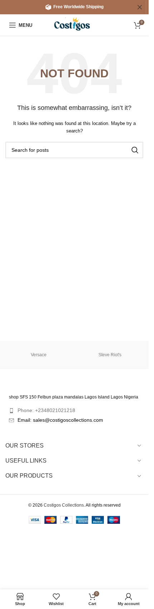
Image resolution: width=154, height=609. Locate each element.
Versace (39, 354)
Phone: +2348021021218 (46, 410)
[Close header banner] (140, 7)
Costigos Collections (64, 505)
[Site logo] (74, 24)
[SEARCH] (135, 150)
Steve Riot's (109, 354)
